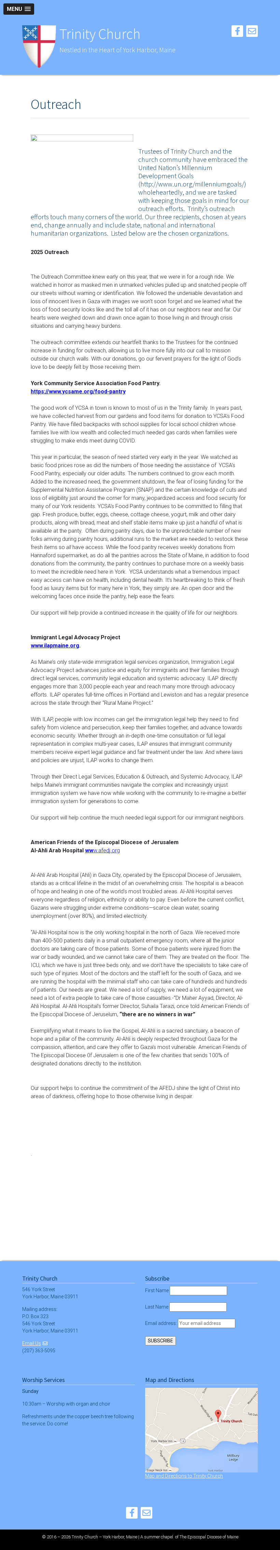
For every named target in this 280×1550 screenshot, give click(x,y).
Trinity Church (99, 34)
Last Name (156, 1307)
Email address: (161, 1323)
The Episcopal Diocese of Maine (209, 1536)
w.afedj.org (106, 850)
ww (89, 850)
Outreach (56, 104)
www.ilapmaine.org (55, 645)
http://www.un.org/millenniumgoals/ (192, 184)
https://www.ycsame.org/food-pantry (78, 391)
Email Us (31, 1343)
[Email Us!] (252, 32)
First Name (157, 1290)
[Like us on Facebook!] (237, 32)
